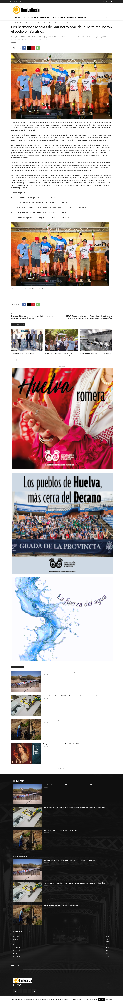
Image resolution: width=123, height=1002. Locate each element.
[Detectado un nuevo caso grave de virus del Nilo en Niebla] (26, 729)
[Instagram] (106, 1)
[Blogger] (15, 991)
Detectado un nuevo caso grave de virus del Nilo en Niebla (60, 720)
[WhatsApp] (38, 48)
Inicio (12, 23)
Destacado (82, 350)
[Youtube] (112, 1)
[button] (107, 17)
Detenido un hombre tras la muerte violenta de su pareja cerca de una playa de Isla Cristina (69, 672)
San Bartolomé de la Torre (22, 23)
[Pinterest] (33, 48)
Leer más (109, 999)
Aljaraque (14, 350)
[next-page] (15, 360)
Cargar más (61, 768)
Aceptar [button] (101, 999)
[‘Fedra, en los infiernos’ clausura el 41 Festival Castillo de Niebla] (26, 753)
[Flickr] (25, 991)
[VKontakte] (34, 991)
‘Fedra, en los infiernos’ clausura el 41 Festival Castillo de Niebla (61, 744)
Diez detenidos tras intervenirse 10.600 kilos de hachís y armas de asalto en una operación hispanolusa (73, 696)
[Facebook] (104, 1)
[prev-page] (12, 360)
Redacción (16, 294)
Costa (47, 350)
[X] (109, 1)
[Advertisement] (78, 9)
